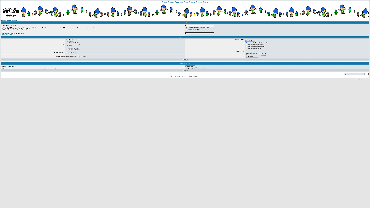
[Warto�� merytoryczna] (252, 53)
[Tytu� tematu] (252, 56)
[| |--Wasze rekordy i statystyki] (75, 44)
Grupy (186, 2)
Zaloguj (206, 2)
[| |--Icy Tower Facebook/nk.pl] (75, 48)
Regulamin (171, 2)
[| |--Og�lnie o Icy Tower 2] (75, 42)
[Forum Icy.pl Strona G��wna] (75, 40)
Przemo (187, 76)
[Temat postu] (252, 55)
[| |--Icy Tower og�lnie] (75, 47)
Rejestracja (199, 2)
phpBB (178, 76)
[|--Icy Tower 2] (75, 41)
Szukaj (165, 2)
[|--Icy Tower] (75, 45)
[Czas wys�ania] (252, 52)
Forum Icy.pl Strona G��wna (9, 20)
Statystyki (192, 2)
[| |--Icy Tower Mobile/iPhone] (75, 49)
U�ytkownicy (179, 2)
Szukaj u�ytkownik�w (7, 34)
